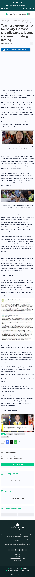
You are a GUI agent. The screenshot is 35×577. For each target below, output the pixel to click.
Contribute (17, 554)
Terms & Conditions (13, 570)
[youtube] (26, 550)
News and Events (19, 434)
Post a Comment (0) (18, 464)
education (9, 434)
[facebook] (9, 550)
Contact (25, 568)
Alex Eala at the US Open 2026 (15, 5)
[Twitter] (11, 442)
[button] (29, 14)
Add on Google (16, 50)
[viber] (22, 550)
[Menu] (2, 14)
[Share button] (19, 442)
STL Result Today (24, 514)
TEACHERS (8, 20)
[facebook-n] (23, 8)
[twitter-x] (12, 550)
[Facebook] (7, 442)
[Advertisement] (17, 69)
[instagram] (30, 8)
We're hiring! (17, 560)
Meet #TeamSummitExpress (17, 558)
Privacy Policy (25, 570)
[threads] (33, 8)
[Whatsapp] (15, 442)
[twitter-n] (26, 8)
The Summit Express (20, 574)
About (17, 568)
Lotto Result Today (7, 514)
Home (2, 20)
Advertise (17, 556)
